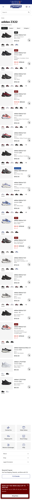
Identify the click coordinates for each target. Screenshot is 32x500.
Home (2, 18)
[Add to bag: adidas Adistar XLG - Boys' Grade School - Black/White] (29, 227)
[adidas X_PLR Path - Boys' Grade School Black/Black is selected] (3, 391)
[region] (16, 2)
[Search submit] (29, 12)
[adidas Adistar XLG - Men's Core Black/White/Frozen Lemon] (16, 68)
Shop (4, 458)
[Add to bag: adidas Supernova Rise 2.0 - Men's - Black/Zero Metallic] (29, 355)
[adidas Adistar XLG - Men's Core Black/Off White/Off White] (12, 68)
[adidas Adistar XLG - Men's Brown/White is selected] (3, 304)
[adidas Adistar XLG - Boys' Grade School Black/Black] (16, 232)
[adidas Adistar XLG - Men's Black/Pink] (21, 108)
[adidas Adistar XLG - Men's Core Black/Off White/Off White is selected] (3, 194)
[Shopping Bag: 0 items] (29, 7)
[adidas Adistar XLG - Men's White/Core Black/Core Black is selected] (3, 163)
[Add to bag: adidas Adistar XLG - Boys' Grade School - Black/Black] (29, 40)
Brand (18, 28)
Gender (11, 28)
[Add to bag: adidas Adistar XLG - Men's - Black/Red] (29, 103)
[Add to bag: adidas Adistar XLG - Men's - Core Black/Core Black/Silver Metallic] (29, 63)
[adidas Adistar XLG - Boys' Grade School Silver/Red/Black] (7, 45)
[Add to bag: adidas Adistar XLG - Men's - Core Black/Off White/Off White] (29, 189)
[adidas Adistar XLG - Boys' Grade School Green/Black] (7, 342)
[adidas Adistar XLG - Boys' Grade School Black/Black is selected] (3, 45)
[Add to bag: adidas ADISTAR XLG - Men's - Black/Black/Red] (29, 176)
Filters (3, 28)
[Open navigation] (3, 7)
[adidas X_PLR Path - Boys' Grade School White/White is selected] (3, 374)
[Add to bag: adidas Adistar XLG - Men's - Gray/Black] (29, 81)
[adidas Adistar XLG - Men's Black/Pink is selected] (3, 287)
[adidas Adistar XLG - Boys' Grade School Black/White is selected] (3, 232)
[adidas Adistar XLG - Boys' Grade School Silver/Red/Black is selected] (3, 252)
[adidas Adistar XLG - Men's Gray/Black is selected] (3, 86)
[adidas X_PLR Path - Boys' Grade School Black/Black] (7, 374)
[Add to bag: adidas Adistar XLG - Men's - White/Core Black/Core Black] (29, 158)
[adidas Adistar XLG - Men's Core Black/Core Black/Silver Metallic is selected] (3, 68)
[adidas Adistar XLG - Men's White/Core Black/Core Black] (21, 68)
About (5, 453)
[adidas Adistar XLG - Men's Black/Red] (7, 68)
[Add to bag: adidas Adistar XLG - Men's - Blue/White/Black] (29, 207)
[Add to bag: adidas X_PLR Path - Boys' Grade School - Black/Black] (29, 387)
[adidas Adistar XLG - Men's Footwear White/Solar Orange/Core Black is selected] (3, 127)
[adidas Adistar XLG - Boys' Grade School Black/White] (16, 45)
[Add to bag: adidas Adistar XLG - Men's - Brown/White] (29, 300)
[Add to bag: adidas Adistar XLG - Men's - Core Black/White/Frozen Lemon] (29, 140)
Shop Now (15, 496)
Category (26, 28)
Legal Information (8, 462)
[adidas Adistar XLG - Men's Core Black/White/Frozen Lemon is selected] (3, 145)
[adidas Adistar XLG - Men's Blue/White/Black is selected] (3, 212)
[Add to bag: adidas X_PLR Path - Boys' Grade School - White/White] (29, 369)
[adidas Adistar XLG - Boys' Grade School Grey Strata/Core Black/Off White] (12, 45)
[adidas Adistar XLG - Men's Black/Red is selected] (3, 108)
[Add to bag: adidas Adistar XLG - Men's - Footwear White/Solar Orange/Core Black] (29, 122)
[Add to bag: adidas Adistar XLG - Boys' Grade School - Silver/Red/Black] (29, 247)
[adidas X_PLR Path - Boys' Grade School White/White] (7, 391)
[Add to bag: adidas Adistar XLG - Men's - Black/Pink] (29, 282)
